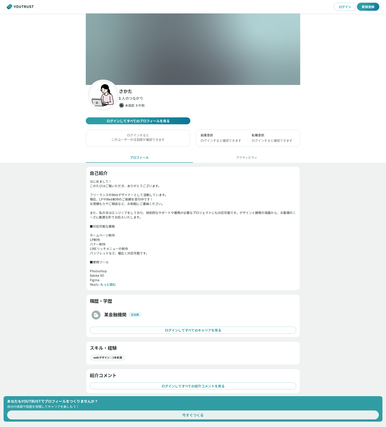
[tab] (139, 157)
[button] (193, 49)
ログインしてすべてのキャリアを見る (193, 330)
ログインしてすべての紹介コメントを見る (193, 386)
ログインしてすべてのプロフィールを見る (138, 120)
